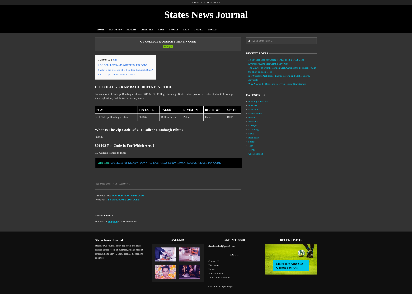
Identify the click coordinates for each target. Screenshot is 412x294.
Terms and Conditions (219, 277)
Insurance (253, 121)
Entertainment (255, 113)
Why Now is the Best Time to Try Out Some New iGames (277, 84)
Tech (250, 145)
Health (251, 117)
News (251, 133)
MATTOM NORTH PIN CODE (128, 195)
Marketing (253, 129)
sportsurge (227, 286)
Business (252, 105)
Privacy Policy (215, 273)
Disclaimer (213, 265)
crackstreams (214, 286)
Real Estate (253, 137)
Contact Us (214, 261)
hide (115, 60)
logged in (112, 221)
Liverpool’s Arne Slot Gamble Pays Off (268, 63)
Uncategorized (255, 153)
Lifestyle (168, 46)
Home (211, 269)
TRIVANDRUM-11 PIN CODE (123, 199)
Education (253, 109)
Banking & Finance (258, 101)
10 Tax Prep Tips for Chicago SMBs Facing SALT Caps (276, 59)
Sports (251, 141)
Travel (251, 149)
